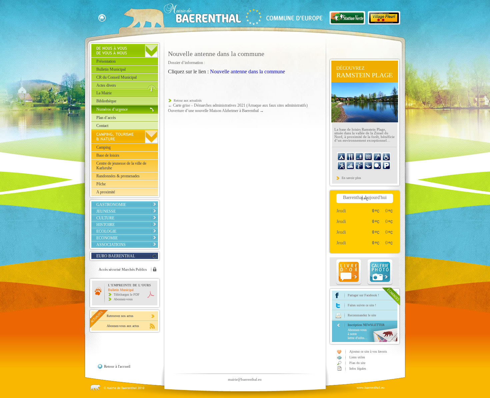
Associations (111, 244)
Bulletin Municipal (111, 69)
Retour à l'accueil (117, 366)
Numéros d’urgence (112, 109)
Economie (107, 238)
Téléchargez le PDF (127, 294)
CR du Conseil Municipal (116, 77)
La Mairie (104, 93)
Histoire (105, 224)
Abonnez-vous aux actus (123, 326)
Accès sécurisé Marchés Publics (123, 269)
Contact (102, 125)
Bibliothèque (106, 101)
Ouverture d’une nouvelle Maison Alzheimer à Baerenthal (216, 110)
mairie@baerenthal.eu (245, 379)
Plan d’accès (106, 117)
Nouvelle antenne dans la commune (247, 71)
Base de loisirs (107, 155)
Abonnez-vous (123, 299)
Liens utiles (357, 357)
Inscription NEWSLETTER (366, 331)
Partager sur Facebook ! (363, 295)
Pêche (101, 184)
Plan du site (357, 363)
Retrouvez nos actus (120, 316)
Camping (103, 147)
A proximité (105, 192)
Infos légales (357, 368)
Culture (105, 218)
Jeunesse (106, 211)
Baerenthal (234, 15)
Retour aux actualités (188, 100)
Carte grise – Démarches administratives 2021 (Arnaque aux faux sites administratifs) (238, 105)
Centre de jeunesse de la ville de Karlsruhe (121, 165)
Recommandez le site (362, 315)
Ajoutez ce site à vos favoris (368, 351)
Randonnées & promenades (118, 176)
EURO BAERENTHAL (115, 256)
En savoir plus (351, 178)
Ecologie (106, 231)
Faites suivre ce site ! (362, 305)
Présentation (106, 61)
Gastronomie (111, 204)
